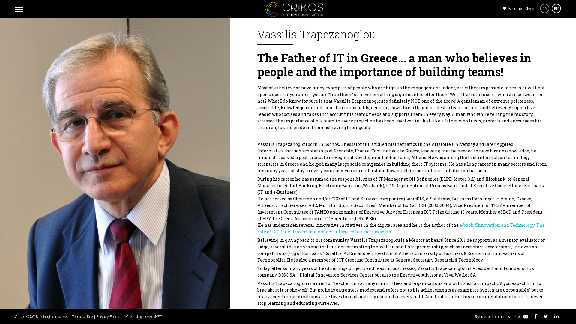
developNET (153, 316)
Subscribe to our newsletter (498, 316)
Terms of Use (82, 316)
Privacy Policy (108, 316)
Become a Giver (521, 8)
